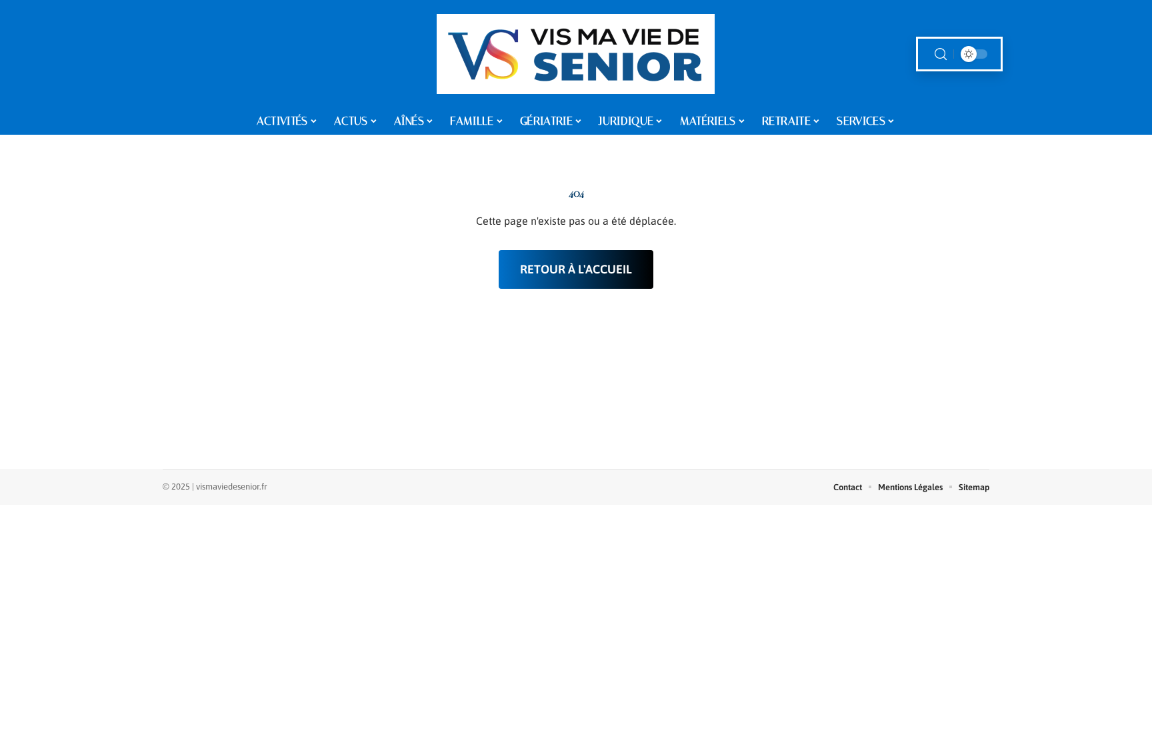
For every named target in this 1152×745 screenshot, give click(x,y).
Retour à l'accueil (576, 269)
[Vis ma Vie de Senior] (576, 54)
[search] (941, 54)
